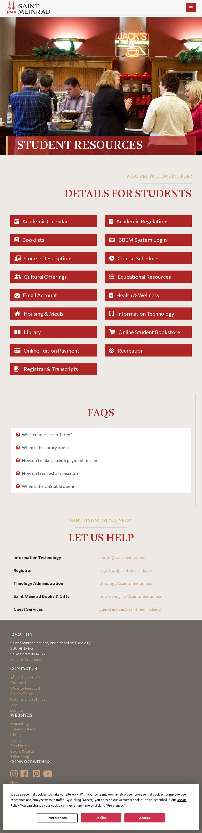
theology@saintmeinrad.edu (125, 583)
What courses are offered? (46, 434)
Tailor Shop (19, 756)
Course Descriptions (48, 258)
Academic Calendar (44, 221)
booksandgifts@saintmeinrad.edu (130, 596)
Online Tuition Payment (51, 350)
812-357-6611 (28, 677)
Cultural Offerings (45, 276)
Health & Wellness (137, 295)
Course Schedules (138, 258)
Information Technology (145, 313)
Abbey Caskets (23, 729)
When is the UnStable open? (48, 486)
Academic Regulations (142, 221)
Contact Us (19, 682)
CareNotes (19, 745)
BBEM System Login (142, 240)
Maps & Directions (25, 659)
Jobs (14, 704)
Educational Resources (144, 276)
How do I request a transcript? (50, 473)
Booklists (32, 240)
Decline (101, 818)
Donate (16, 710)
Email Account (39, 295)
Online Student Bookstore (148, 332)
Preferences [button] (115, 805)
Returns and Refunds (28, 699)
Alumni (16, 740)
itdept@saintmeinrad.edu (123, 557)
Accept (144, 818)
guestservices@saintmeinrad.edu (130, 608)
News (15, 782)
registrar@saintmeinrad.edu (125, 570)
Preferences (57, 818)
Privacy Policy (21, 693)
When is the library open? (45, 447)
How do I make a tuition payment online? (59, 460)
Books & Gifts (22, 751)
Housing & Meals (43, 313)
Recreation (130, 350)
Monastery (19, 723)
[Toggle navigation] (191, 7)
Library (32, 332)
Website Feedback (25, 688)
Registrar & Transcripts (50, 369)
